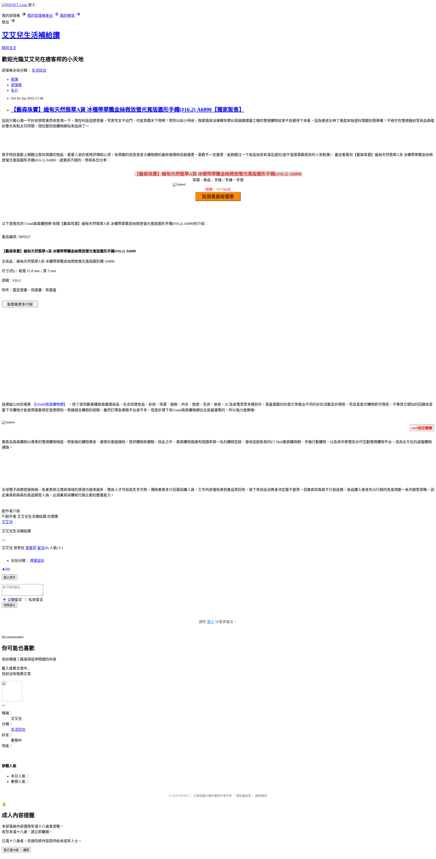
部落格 (16, 85)
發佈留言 (9, 605)
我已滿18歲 (11, 850)
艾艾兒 (7, 522)
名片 (14, 90)
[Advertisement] (179, 347)
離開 (26, 850)
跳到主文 (9, 48)
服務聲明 (261, 795)
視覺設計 (37, 561)
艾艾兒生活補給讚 (31, 35)
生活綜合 (39, 70)
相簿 (14, 79)
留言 (41, 548)
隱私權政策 (243, 795)
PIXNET (184, 795)
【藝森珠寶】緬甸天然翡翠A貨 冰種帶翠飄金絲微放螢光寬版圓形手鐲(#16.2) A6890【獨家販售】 (127, 110)
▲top (6, 568)
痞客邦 (30, 548)
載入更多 (9, 577)
